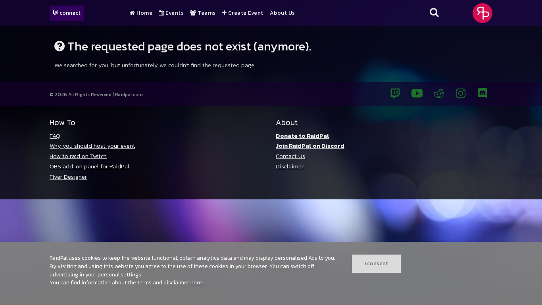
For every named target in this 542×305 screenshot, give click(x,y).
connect (69, 13)
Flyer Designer (68, 176)
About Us (282, 13)
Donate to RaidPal (302, 135)
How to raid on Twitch (78, 155)
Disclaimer (290, 166)
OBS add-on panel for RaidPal (89, 166)
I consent (376, 263)
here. (196, 282)
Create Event (245, 13)
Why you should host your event (92, 145)
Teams (206, 13)
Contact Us (290, 155)
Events (174, 13)
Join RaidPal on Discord (310, 145)
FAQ (55, 135)
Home (143, 13)
